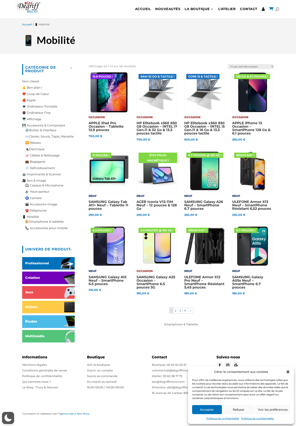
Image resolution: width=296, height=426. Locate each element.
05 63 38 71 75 (172, 376)
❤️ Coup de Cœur (35, 94)
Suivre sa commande (102, 376)
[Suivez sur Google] (236, 365)
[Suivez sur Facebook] (219, 365)
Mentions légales (34, 365)
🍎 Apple (29, 100)
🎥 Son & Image (34, 180)
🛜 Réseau (33, 143)
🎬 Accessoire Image (41, 204)
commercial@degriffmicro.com (174, 370)
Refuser (238, 410)
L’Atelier (227, 9)
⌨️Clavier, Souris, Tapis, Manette (49, 136)
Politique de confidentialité (222, 418)
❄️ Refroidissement (40, 168)
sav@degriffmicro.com (168, 382)
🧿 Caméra (33, 198)
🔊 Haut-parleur (37, 191)
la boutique (197, 9)
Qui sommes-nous (35, 382)
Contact (248, 9)
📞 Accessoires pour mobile (46, 228)
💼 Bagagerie (35, 161)
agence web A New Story (74, 413)
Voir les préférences (273, 410)
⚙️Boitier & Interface (40, 130)
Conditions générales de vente (44, 370)
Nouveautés (167, 9)
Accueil (143, 9)
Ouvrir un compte (100, 370)
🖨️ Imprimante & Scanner (41, 174)
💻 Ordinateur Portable (39, 106)
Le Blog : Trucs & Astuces (40, 387)
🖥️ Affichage (31, 119)
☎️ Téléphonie (36, 210)
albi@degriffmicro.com (183, 387)
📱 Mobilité (30, 217)
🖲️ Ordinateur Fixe (36, 113)
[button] (288, 372)
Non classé (30, 81)
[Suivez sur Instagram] (228, 365)
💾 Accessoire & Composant (43, 125)
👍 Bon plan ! (32, 87)
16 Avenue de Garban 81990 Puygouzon (180, 393)
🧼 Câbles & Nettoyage (42, 155)
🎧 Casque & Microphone (44, 185)
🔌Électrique (35, 149)
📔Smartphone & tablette (44, 221)
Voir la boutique (98, 365)
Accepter (207, 410)
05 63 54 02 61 (176, 365)
